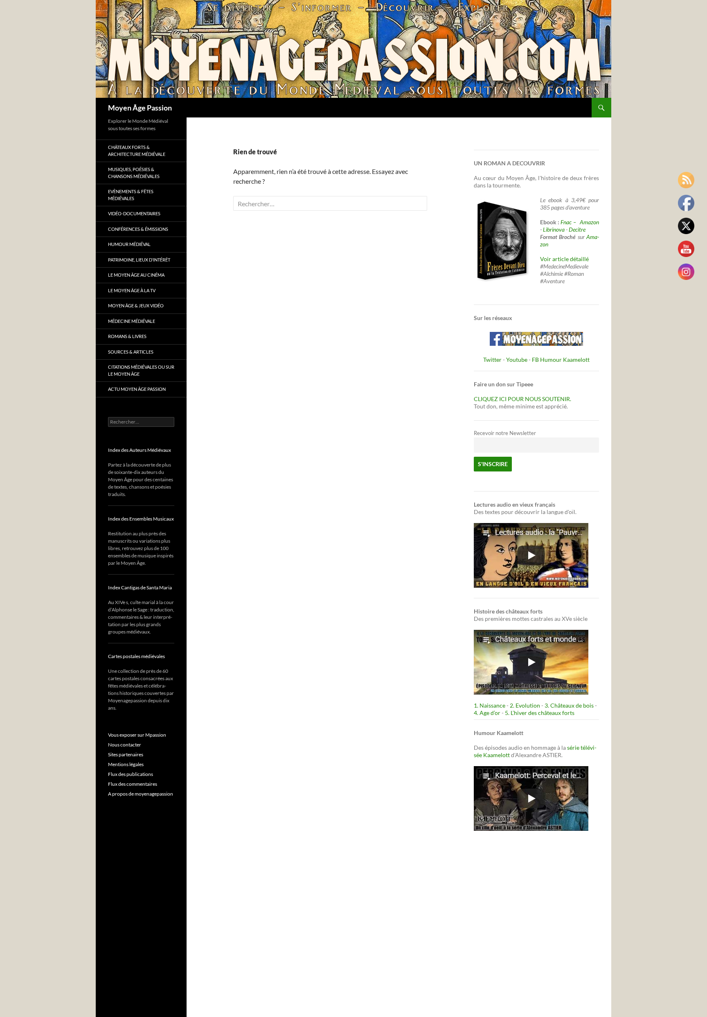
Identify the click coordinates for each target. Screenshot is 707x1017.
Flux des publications (130, 774)
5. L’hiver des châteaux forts (539, 712)
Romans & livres (127, 336)
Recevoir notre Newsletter (505, 433)
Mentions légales (126, 764)
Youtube (516, 359)
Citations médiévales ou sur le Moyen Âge (141, 370)
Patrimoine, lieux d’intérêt (139, 259)
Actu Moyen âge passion (137, 389)
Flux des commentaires (132, 784)
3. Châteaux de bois (569, 705)
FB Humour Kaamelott (561, 359)
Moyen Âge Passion (140, 107)
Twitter (492, 359)
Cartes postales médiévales (136, 656)
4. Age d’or (488, 712)
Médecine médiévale (131, 321)
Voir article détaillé (564, 258)
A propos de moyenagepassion (140, 794)
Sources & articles (130, 351)
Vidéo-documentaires (134, 213)
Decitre (577, 229)
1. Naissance (489, 705)
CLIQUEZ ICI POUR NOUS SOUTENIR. (522, 398)
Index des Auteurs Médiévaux (139, 450)
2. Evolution (525, 705)
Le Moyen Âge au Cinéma (136, 274)
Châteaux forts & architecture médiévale (136, 150)
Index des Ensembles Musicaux (141, 519)
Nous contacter (124, 745)
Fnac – (570, 222)
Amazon (589, 222)
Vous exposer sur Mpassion (137, 735)
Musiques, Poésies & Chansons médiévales (134, 173)
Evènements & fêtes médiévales (130, 195)
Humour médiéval (129, 244)
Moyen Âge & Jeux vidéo (136, 305)
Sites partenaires (125, 754)
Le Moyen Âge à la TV (131, 290)
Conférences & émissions (138, 229)
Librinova (554, 229)
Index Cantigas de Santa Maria (140, 587)
